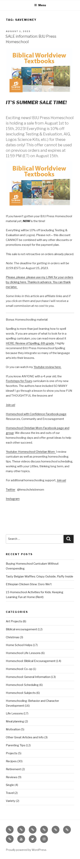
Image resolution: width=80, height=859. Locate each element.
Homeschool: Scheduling (22, 685)
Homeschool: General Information (28, 677)
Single (10, 785)
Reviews (11, 777)
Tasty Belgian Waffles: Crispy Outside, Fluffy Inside (39, 576)
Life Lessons (14, 713)
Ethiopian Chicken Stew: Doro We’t (29, 584)
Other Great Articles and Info (25, 737)
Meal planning (15, 721)
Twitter (10, 489)
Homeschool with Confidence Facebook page (36, 414)
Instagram (13, 499)
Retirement (13, 769)
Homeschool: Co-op (19, 669)
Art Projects (14, 621)
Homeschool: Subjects (21, 693)
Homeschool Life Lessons (23, 653)
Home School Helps (19, 645)
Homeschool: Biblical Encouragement (31, 661)
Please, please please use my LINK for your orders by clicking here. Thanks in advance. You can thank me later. (39, 282)
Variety (10, 801)
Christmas (12, 637)
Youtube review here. (47, 367)
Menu (42, 5)
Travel (10, 793)
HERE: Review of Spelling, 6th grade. (30, 343)
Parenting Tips (15, 745)
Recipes (11, 761)
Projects (11, 753)
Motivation (13, 729)
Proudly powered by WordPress (26, 849)
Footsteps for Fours (19, 381)
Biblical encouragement (21, 629)
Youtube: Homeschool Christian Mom (31, 451)
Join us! (10, 405)
